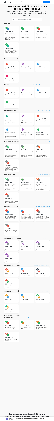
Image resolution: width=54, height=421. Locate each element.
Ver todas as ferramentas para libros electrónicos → (38, 316)
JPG (14, 2)
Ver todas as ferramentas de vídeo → (42, 58)
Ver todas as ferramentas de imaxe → (41, 238)
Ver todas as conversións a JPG (43, 141)
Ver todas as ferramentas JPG (43, 110)
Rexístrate (46, 2)
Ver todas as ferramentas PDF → (42, 206)
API (32, 2)
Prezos (35, 2)
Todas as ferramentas (22, 2)
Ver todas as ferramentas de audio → (42, 84)
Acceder (40, 2)
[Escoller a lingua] (29, 2)
